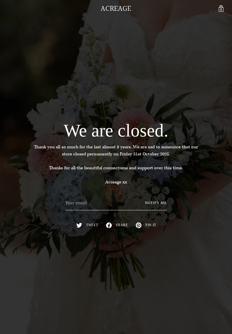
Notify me (156, 203)
